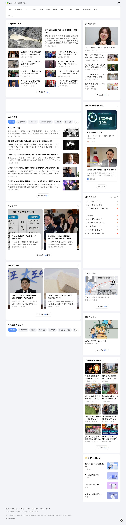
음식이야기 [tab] (21, 122)
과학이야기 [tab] (33, 122)
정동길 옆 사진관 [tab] (64, 330)
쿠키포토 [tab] (12, 330)
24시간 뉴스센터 (25, 509)
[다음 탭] (77, 122)
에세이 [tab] (11, 122)
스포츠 (20, 3)
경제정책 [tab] (58, 122)
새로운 (44, 92)
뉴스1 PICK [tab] (23, 330)
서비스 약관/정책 (44, 509)
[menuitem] (10, 9)
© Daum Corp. (10, 518)
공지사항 (35, 509)
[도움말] (77, 206)
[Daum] (7, 3)
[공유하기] (118, 3)
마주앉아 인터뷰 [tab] (45, 122)
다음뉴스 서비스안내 (12, 509)
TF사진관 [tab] (42, 330)
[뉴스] (10, 3)
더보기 (100, 187)
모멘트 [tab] (33, 330)
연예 (15, 3)
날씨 (24, 3)
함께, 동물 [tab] (68, 122)
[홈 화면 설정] (121, 520)
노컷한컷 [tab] (52, 330)
